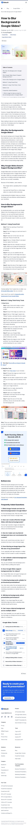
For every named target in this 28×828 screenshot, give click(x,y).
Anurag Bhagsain (7, 32)
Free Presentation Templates (19, 765)
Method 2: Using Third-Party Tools (12, 85)
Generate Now (7, 698)
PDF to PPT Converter (6, 794)
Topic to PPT (18, 731)
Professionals (4, 753)
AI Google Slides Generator (21, 714)
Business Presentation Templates (21, 769)
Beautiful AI (3, 764)
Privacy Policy (4, 736)
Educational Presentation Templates (21, 771)
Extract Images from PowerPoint (7, 807)
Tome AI (3, 767)
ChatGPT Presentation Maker (21, 720)
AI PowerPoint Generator (20, 717)
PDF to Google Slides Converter (7, 796)
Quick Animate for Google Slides (21, 722)
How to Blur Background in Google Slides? (14, 79)
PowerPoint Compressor (6, 788)
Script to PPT (18, 737)
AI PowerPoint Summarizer (7, 785)
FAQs (2, 728)
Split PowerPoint (4, 810)
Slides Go (3, 772)
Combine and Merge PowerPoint (7, 813)
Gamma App (3, 775)
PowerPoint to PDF (5, 791)
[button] (14, 449)
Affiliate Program (4, 731)
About (2, 734)
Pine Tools (13, 370)
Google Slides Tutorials (20, 753)
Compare (3, 761)
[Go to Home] (1, 8)
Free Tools (3, 782)
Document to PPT (19, 739)
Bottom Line (6, 87)
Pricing (2, 725)
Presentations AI (4, 770)
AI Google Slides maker (7, 291)
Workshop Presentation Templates (21, 777)
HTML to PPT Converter (6, 802)
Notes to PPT (18, 734)
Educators (3, 750)
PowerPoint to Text (5, 805)
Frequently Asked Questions (10, 90)
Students (3, 755)
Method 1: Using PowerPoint (10, 82)
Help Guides (18, 758)
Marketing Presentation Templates (21, 774)
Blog (16, 750)
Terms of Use (4, 739)
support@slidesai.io (6, 713)
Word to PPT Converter (6, 799)
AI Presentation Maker (20, 711)
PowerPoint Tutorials (19, 755)
